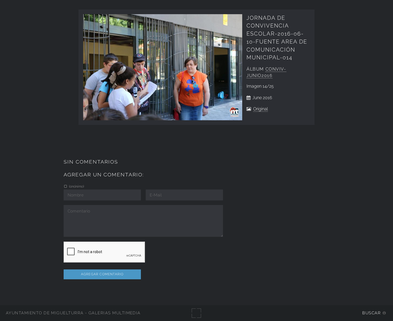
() (76, 186)
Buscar (371, 313)
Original (260, 108)
